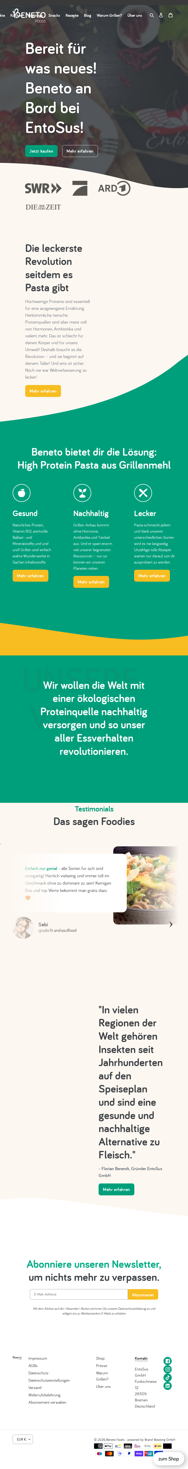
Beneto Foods (115, 1439)
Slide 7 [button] (107, 992)
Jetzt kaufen (41, 151)
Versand (34, 1387)
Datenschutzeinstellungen (49, 1380)
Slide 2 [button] (85, 992)
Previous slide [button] (17, 918)
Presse (101, 1365)
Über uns (103, 1386)
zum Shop (168, 1458)
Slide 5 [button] (98, 992)
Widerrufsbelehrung (44, 1394)
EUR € (21, 1439)
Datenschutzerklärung (132, 1308)
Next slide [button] (171, 918)
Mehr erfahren (80, 151)
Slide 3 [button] (89, 992)
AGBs (33, 1365)
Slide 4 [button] (94, 992)
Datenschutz (38, 1372)
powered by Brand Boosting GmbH (151, 1439)
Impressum (37, 1358)
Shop (100, 1358)
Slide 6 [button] (103, 992)
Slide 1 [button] (80, 992)
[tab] (80, 992)
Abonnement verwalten (47, 1402)
